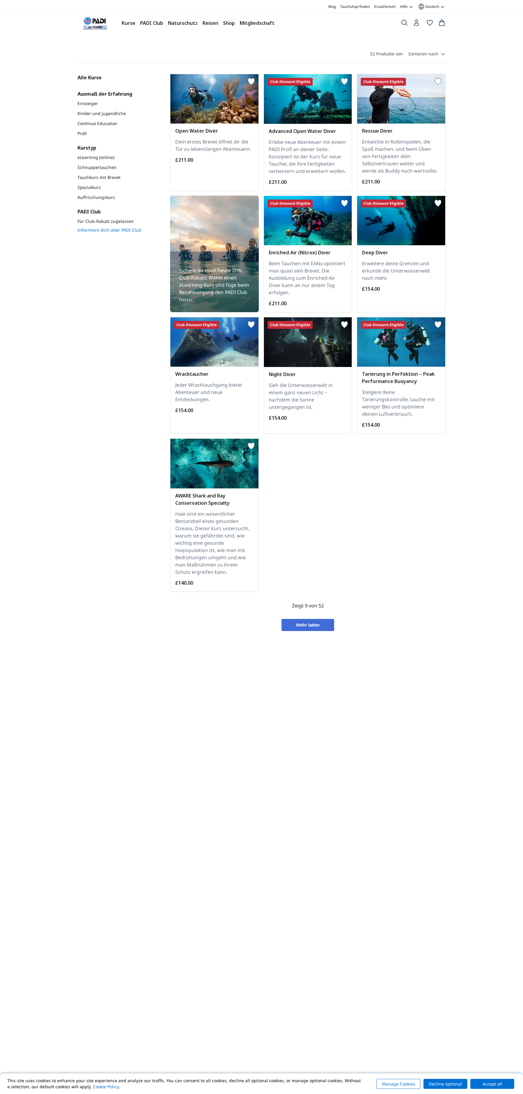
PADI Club (151, 23)
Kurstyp (86, 147)
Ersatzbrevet (385, 6)
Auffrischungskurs (96, 197)
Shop (229, 23)
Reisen (210, 23)
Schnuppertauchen (97, 167)
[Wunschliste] (429, 24)
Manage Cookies (398, 1084)
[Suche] (404, 24)
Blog (332, 6)
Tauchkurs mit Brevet (98, 177)
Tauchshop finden (355, 6)
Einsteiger (87, 103)
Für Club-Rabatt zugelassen (105, 221)
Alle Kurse (89, 77)
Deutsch (428, 6)
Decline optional (445, 1084)
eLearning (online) (95, 157)
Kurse (128, 23)
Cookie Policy (106, 1086)
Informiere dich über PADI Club (109, 230)
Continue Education (97, 123)
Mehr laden (308, 625)
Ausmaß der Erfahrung (104, 94)
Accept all (492, 1084)
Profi (82, 133)
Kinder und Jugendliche (101, 113)
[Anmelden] (417, 24)
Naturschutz (183, 23)
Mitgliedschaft (257, 23)
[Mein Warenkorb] (442, 24)
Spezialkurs (89, 187)
